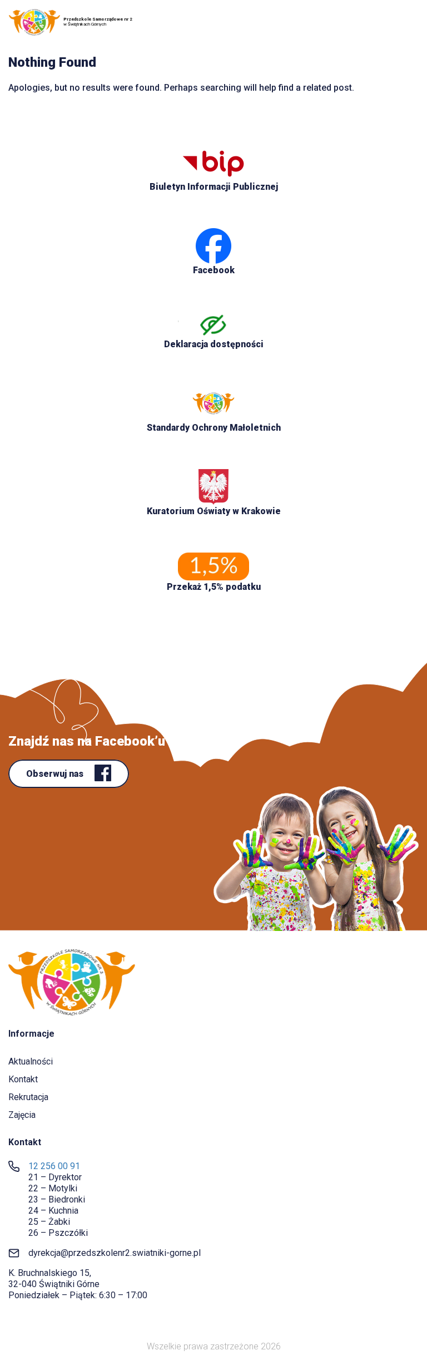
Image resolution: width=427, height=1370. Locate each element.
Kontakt (23, 1079)
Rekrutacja (28, 1097)
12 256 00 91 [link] (54, 1166)
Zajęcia (22, 1115)
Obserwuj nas (56, 773)
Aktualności (30, 1061)
